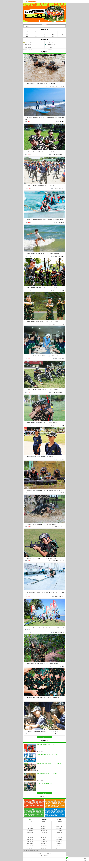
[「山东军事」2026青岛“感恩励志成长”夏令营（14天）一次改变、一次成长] (44, 272)
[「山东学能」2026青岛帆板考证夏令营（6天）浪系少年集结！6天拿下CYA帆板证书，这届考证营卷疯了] (44, 612)
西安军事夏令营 (30, 841)
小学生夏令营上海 (30, 824)
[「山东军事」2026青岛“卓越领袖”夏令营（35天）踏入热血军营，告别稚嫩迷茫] (44, 682)
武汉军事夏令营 (44, 841)
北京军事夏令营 (30, 832)
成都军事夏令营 (59, 839)
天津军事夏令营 (59, 832)
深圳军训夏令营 (44, 828)
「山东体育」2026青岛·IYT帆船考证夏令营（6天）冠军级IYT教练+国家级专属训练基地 (44, 219)
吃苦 (44, 36)
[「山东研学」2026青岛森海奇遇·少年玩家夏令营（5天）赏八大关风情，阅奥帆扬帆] (44, 340)
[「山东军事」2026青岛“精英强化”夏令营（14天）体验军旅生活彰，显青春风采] (44, 648)
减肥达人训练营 (28, 44)
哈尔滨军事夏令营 (58, 848)
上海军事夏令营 (44, 832)
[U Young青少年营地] (44, 14)
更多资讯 (44, 793)
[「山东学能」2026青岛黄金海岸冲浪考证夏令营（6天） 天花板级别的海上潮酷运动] (44, 238)
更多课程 (44, 737)
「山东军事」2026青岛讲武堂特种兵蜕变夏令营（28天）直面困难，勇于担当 (41, 389)
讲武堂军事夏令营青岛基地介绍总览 (44, 783)
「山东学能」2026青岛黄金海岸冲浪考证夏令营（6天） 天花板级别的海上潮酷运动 (43, 253)
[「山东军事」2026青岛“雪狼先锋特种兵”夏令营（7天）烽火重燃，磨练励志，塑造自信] (44, 475)
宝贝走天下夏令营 (28, 42)
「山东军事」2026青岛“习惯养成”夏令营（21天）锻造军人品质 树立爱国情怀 (41, 321)
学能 (36, 36)
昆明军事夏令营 (30, 843)
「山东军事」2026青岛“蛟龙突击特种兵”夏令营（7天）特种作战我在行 (40, 524)
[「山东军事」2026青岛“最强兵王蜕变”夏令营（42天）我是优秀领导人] (44, 137)
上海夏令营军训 (59, 826)
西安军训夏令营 (30, 830)
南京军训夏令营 (59, 828)
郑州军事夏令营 (44, 839)
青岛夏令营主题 (44, 29)
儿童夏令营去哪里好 (58, 821)
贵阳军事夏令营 (44, 843)
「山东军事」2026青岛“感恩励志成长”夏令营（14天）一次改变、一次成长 (41, 287)
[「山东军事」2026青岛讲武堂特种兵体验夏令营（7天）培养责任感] (44, 441)
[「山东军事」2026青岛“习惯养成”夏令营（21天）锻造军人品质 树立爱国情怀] (44, 306)
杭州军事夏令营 (30, 837)
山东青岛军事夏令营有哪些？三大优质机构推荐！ (47, 773)
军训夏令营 (30, 826)
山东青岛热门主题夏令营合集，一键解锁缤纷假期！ (48, 754)
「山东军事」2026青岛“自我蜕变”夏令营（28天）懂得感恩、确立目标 (40, 83)
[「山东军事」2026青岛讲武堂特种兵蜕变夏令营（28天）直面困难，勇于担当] (44, 374)
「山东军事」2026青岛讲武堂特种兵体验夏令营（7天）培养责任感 (39, 456)
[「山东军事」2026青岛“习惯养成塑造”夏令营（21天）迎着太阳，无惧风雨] (44, 408)
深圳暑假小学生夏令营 (44, 824)
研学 (27, 34)
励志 (44, 34)
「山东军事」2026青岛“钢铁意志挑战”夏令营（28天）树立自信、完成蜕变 (41, 558)
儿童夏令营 (44, 821)
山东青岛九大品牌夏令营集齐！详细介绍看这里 (47, 744)
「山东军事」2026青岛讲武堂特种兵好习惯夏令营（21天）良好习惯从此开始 (41, 731)
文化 (62, 34)
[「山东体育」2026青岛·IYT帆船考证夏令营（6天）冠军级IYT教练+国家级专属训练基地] (44, 204)
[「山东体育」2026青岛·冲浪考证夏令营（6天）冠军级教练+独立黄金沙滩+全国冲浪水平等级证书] (44, 102)
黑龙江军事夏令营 (30, 848)
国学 (53, 36)
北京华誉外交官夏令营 (51, 44)
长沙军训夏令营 (59, 830)
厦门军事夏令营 (30, 845)
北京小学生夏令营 (58, 824)
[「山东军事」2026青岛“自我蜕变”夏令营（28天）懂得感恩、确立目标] (44, 68)
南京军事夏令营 (59, 837)
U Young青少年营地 (50, 42)
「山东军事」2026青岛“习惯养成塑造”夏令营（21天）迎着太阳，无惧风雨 (41, 422)
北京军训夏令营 (44, 826)
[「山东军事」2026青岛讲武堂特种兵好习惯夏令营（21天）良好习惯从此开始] (44, 716)
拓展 (53, 34)
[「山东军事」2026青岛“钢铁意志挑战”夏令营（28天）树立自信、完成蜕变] (44, 543)
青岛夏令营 (31, 1)
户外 (36, 34)
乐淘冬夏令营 (30, 850)
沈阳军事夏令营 (59, 845)
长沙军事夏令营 (59, 841)
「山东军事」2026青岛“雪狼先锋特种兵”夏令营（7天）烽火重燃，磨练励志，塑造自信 (43, 490)
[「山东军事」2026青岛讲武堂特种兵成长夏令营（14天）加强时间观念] (44, 170)
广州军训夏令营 (30, 828)
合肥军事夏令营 (59, 843)
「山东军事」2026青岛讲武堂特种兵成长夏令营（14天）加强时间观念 (40, 185)
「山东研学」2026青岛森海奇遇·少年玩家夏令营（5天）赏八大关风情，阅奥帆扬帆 (43, 355)
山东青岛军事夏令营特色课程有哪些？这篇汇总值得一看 (49, 763)
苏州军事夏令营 (44, 837)
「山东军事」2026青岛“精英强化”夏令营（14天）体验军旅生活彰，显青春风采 (42, 663)
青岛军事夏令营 (30, 839)
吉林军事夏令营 (44, 848)
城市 (36, 1)
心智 (27, 36)
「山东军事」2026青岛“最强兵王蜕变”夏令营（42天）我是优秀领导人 (40, 151)
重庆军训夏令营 (44, 830)
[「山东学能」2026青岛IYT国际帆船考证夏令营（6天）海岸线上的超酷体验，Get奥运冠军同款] (44, 576)
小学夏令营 (30, 821)
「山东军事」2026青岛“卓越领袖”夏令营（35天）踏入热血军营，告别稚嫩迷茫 (42, 697)
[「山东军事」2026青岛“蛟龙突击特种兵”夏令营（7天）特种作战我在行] (44, 509)
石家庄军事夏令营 (44, 845)
